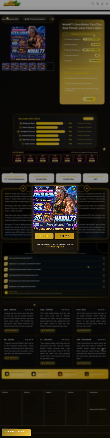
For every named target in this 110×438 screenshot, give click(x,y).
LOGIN (44, 236)
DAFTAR (64, 236)
